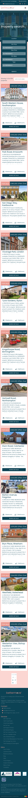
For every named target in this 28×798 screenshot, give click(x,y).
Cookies (14, 796)
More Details (14, 126)
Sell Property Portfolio (8, 727)
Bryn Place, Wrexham (12, 543)
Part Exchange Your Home (9, 741)
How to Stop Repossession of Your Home (13, 739)
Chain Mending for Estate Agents (11, 743)
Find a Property (7, 760)
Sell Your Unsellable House (9, 734)
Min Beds (14, 56)
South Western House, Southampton (12, 104)
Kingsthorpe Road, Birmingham (11, 350)
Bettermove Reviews (8, 753)
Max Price (14, 50)
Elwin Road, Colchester (13, 446)
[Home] (8, 7)
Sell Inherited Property (8, 730)
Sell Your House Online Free (9, 732)
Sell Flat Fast (6, 725)
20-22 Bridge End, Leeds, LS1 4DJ (11, 712)
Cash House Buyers (7, 721)
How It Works (6, 749)
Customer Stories (7, 751)
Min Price (14, 44)
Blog (4, 756)
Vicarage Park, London (13, 251)
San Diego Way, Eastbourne (9, 204)
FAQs (4, 758)
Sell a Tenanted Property (9, 736)
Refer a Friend (6, 765)
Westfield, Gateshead (12, 592)
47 (15, 680)
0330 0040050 (23, 1)
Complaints (6, 767)
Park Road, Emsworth (12, 152)
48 (13, 683)
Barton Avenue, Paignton (9, 496)
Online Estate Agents (8, 723)
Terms (17, 796)
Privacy (10, 796)
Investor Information (8, 762)
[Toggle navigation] (25, 8)
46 (12, 680)
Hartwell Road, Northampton (9, 399)
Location (14, 38)
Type (14, 62)
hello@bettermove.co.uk (9, 3)
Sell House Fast (7, 718)
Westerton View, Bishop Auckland (13, 644)
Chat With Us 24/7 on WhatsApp (9, 1)
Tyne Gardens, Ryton (12, 300)
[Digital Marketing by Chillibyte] (25, 796)
